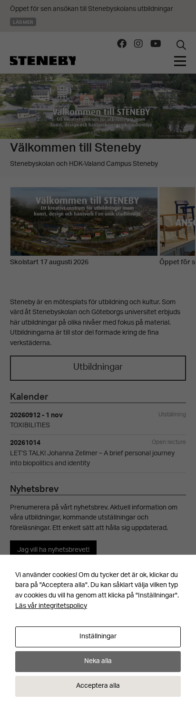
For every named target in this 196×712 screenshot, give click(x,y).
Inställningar (98, 636)
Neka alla (98, 661)
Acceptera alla (98, 686)
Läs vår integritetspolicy (51, 606)
